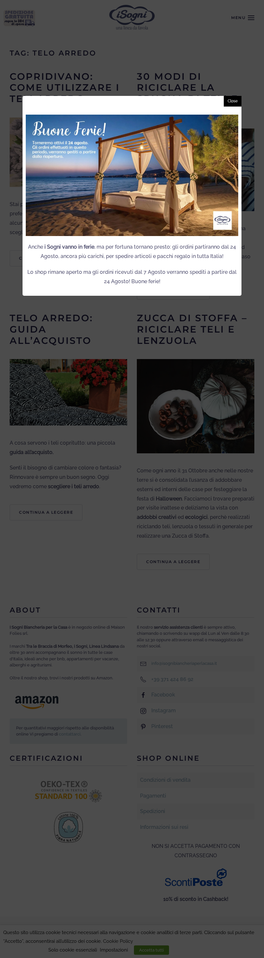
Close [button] (233, 101)
